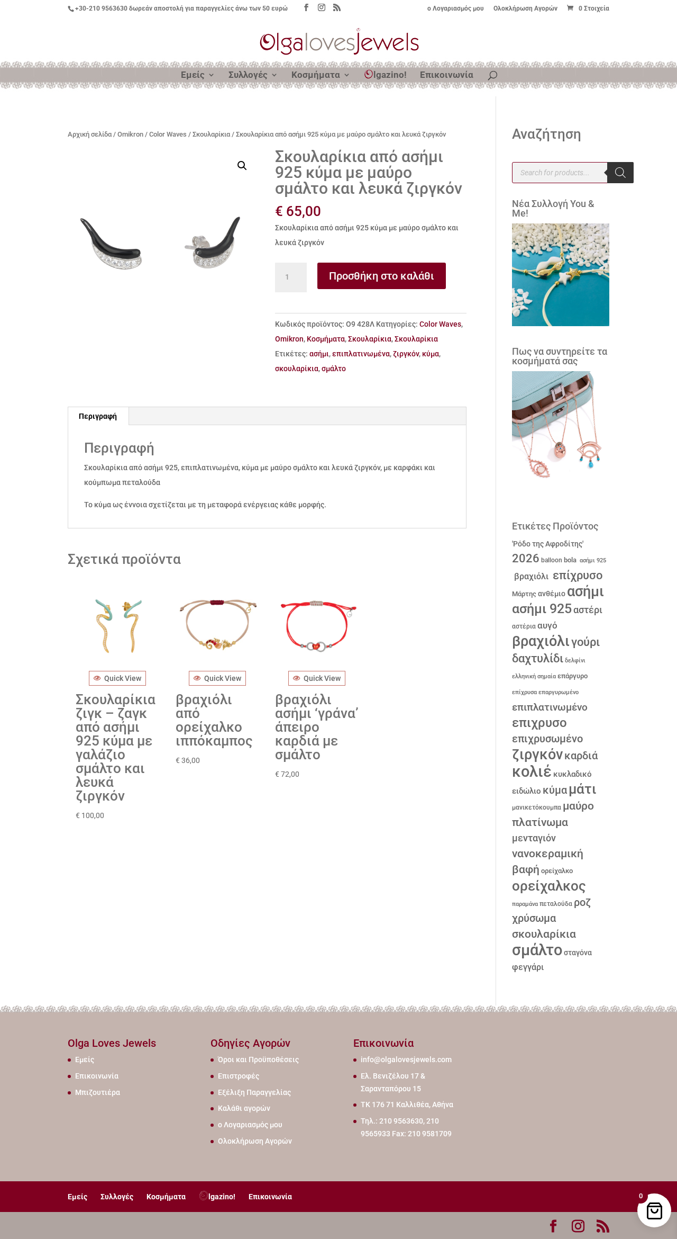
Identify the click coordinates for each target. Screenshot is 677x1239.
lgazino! (390, 74)
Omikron (130, 134)
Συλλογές (248, 75)
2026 (525, 558)
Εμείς (193, 75)
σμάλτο (334, 368)
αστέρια (524, 626)
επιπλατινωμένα (361, 353)
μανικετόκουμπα (536, 807)
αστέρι (587, 609)
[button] (242, 165)
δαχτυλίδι (537, 658)
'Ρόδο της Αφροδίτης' (547, 544)
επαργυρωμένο (558, 692)
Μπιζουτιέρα (97, 1092)
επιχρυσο (539, 722)
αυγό (547, 625)
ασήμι (319, 353)
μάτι (583, 789)
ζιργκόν (406, 353)
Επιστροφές (238, 1076)
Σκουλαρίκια (211, 134)
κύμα (430, 353)
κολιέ (532, 771)
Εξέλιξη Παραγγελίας (254, 1092)
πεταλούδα (555, 904)
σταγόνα (578, 952)
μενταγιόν (534, 837)
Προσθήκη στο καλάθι (381, 276)
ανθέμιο (551, 593)
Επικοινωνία (446, 75)
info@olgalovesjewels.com (406, 1059)
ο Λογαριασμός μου (455, 8)
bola (570, 560)
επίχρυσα (524, 692)
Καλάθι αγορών (244, 1108)
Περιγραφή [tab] (98, 416)
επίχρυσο (576, 575)
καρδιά (581, 756)
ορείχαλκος (549, 886)
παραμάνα (525, 904)
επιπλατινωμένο (550, 707)
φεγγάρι (528, 967)
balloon (551, 560)
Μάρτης (524, 594)
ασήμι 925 (592, 560)
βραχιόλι (530, 576)
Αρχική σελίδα (90, 134)
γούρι (585, 642)
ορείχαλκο (557, 871)
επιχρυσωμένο (547, 739)
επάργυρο (572, 676)
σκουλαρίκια (296, 368)
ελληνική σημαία (534, 676)
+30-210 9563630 (101, 8)
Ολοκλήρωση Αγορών (525, 8)
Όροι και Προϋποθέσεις (258, 1059)
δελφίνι (575, 660)
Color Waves (168, 134)
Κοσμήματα (315, 75)
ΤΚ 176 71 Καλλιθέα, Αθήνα (407, 1104)
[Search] (620, 172)
